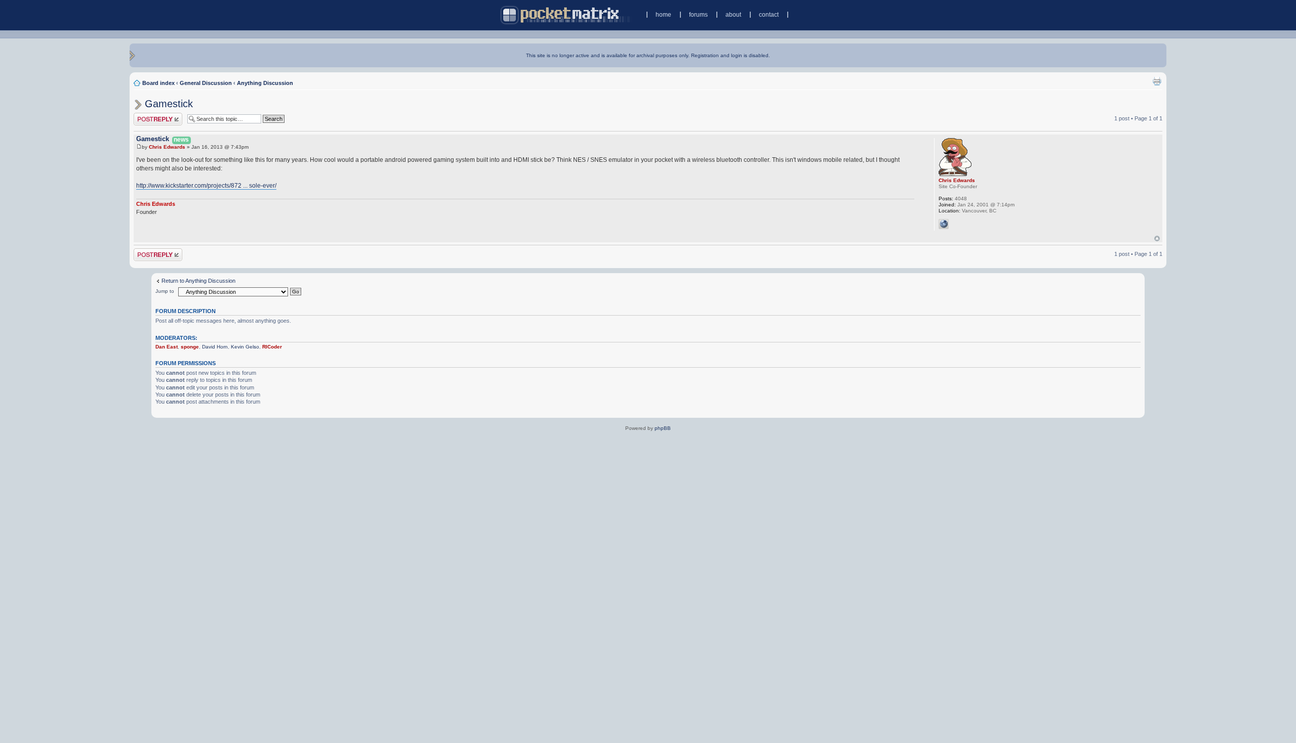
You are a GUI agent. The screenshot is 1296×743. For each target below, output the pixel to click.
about (733, 14)
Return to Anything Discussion (198, 281)
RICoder (272, 346)
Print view (1156, 80)
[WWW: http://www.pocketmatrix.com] (944, 224)
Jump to (164, 291)
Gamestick (169, 103)
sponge (190, 346)
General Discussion (206, 83)
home (663, 14)
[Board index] (566, 15)
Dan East (166, 346)
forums (698, 14)
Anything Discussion (265, 83)
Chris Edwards (167, 147)
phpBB (663, 428)
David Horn (215, 346)
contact (769, 14)
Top (1157, 238)
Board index (158, 83)
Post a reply (148, 116)
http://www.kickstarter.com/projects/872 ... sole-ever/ (206, 185)
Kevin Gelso (245, 346)
